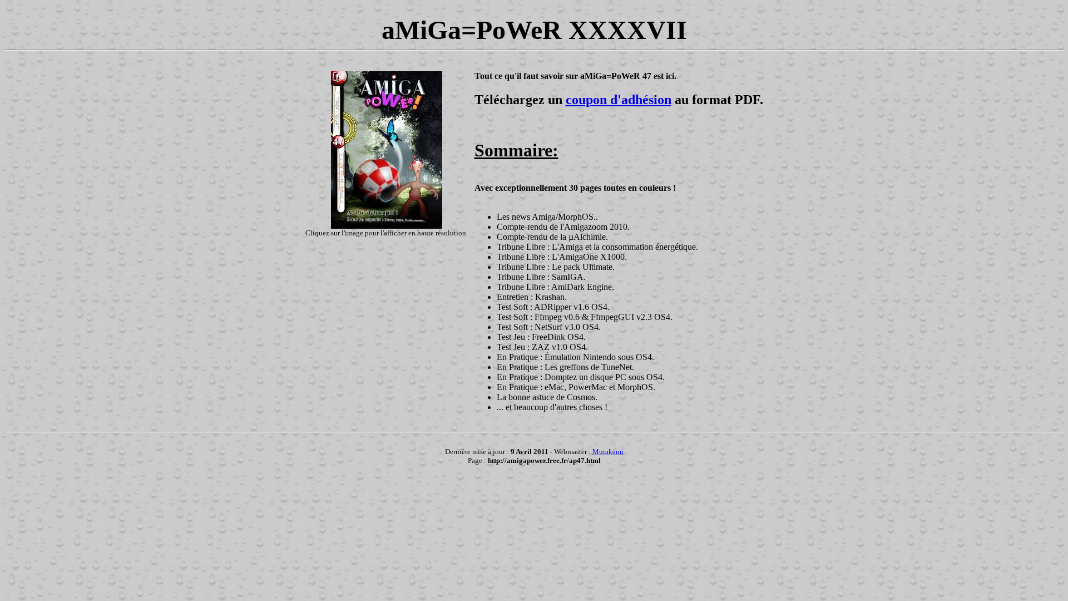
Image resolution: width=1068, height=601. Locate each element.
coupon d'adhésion (618, 99)
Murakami (608, 451)
